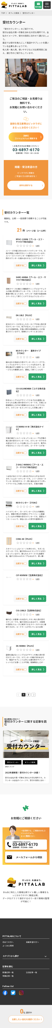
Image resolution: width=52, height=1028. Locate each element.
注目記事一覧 (31, 972)
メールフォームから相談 (29, 857)
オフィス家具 (13, 13)
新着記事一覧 (8, 972)
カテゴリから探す (11, 956)
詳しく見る (37, 265)
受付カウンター (29, 13)
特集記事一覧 (8, 976)
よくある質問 (8, 945)
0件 (37, 246)
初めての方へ (8, 942)
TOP (3, 13)
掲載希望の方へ (32, 942)
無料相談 (38, 7)
